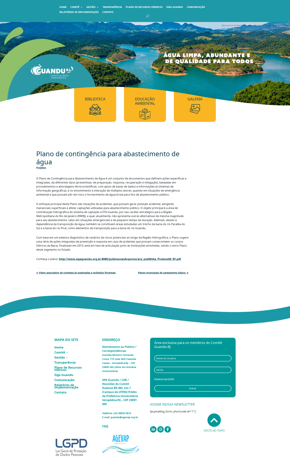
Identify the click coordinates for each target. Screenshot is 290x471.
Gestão (90, 7)
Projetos (41, 167)
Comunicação (196, 7)
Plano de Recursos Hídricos (144, 7)
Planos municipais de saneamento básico (163, 272)
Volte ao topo (214, 430)
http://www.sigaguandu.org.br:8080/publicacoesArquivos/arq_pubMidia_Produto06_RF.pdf (120, 259)
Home (63, 7)
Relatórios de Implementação (79, 12)
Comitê (74, 7)
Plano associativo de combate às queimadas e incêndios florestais (76, 272)
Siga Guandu (174, 7)
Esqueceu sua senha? (164, 379)
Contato (107, 12)
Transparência (112, 7)
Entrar (192, 388)
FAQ (105, 426)
